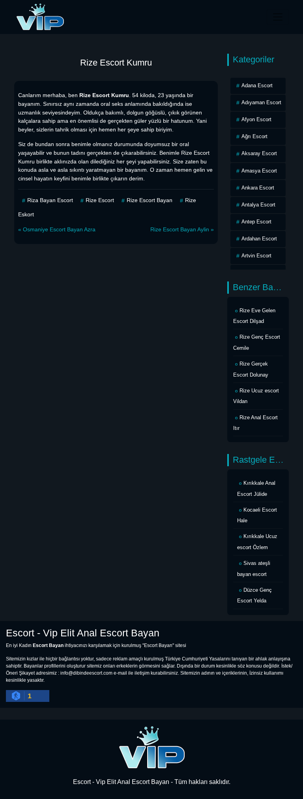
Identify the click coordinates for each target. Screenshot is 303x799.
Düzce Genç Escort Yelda (254, 595)
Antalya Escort (258, 205)
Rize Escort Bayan (149, 200)
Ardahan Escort (259, 239)
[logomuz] (151, 747)
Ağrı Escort (254, 136)
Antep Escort (256, 222)
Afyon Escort (256, 119)
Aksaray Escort (259, 153)
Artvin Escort (256, 256)
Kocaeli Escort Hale (257, 515)
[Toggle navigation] (278, 17)
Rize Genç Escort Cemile (256, 342)
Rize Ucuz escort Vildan (256, 396)
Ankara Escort (257, 188)
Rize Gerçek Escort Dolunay (250, 369)
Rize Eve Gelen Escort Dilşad (254, 316)
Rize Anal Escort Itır (255, 423)
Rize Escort (100, 200)
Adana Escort (257, 85)
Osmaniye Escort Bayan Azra (59, 229)
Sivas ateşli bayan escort (253, 568)
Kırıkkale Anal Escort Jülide (256, 488)
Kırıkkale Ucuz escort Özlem (257, 541)
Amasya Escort (259, 171)
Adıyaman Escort (261, 102)
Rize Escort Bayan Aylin (179, 229)
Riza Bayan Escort (50, 200)
